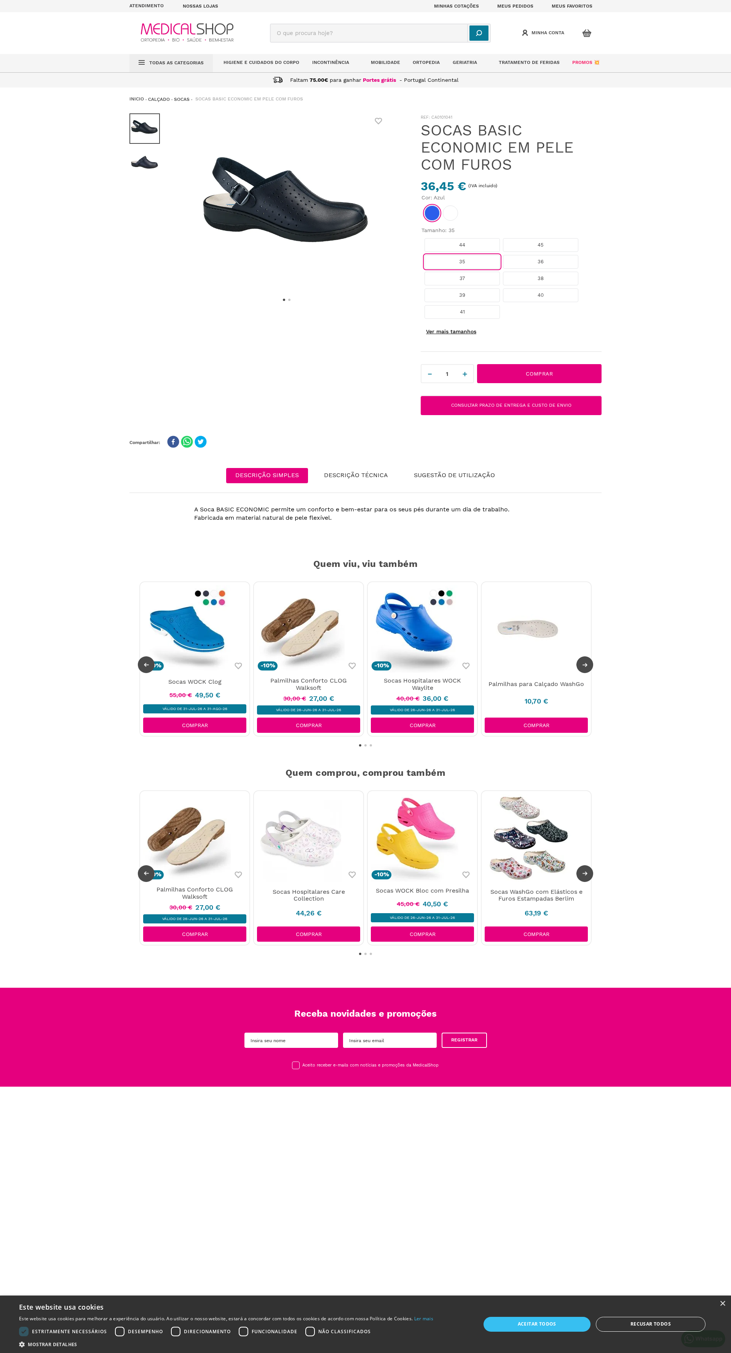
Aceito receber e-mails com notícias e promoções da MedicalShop (370, 1065)
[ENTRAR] (544, 33)
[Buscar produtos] (478, 33)
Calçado (159, 99)
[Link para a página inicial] (136, 99)
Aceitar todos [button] (537, 1324)
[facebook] (173, 442)
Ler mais (423, 1318)
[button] (151, 6)
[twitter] (201, 442)
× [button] (722, 1304)
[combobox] (380, 33)
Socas (182, 99)
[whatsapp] (187, 442)
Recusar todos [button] (650, 1324)
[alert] (365, 1324)
